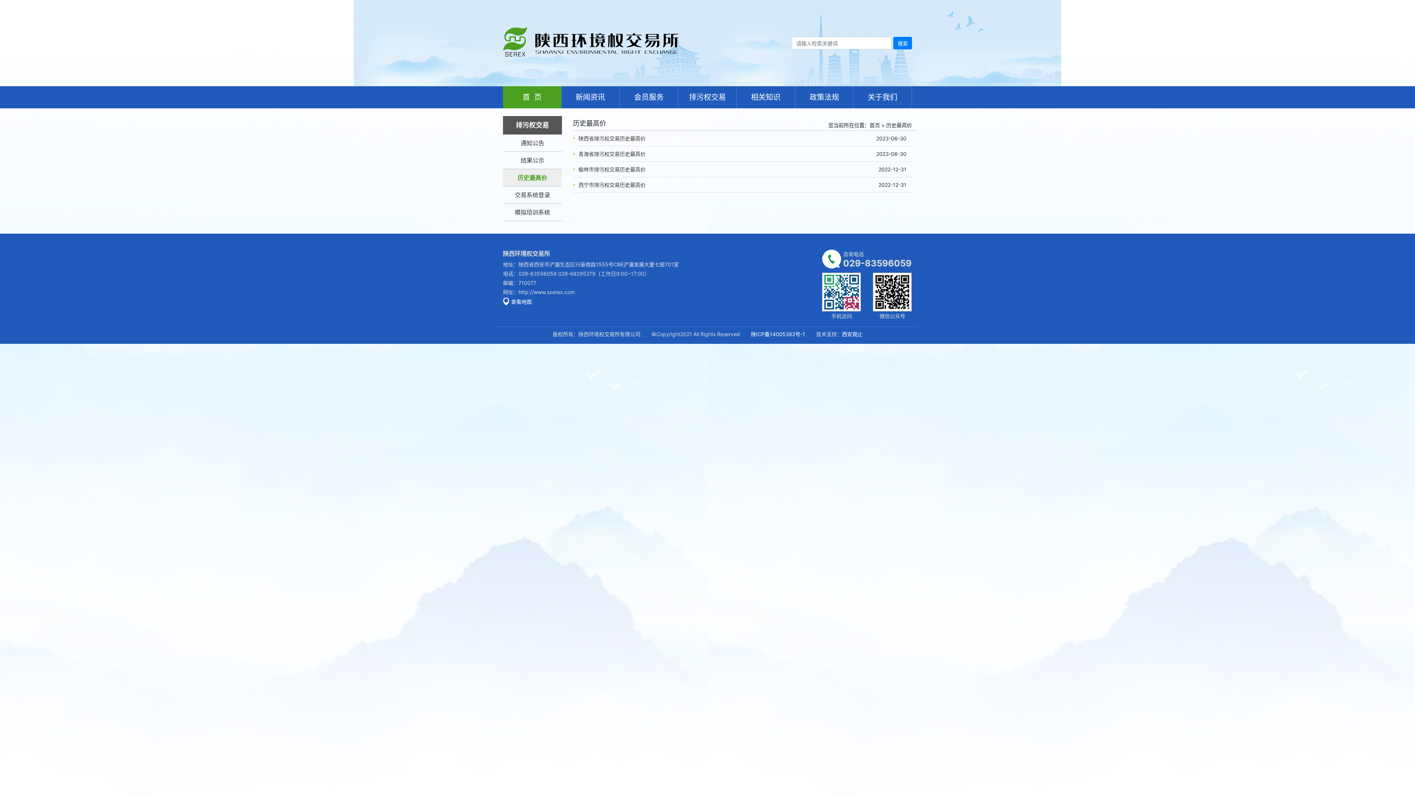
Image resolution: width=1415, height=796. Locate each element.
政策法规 (824, 97)
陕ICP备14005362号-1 (778, 334)
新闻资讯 (590, 97)
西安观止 (852, 334)
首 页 (532, 97)
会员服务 (649, 97)
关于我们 (882, 97)
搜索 (903, 43)
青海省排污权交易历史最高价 (612, 154)
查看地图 (521, 301)
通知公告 (532, 143)
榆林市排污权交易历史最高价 (612, 169)
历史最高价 (532, 177)
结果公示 (532, 160)
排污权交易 (707, 97)
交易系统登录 (532, 195)
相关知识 (765, 97)
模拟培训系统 (532, 212)
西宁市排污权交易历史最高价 (612, 185)
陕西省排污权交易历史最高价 (612, 138)
